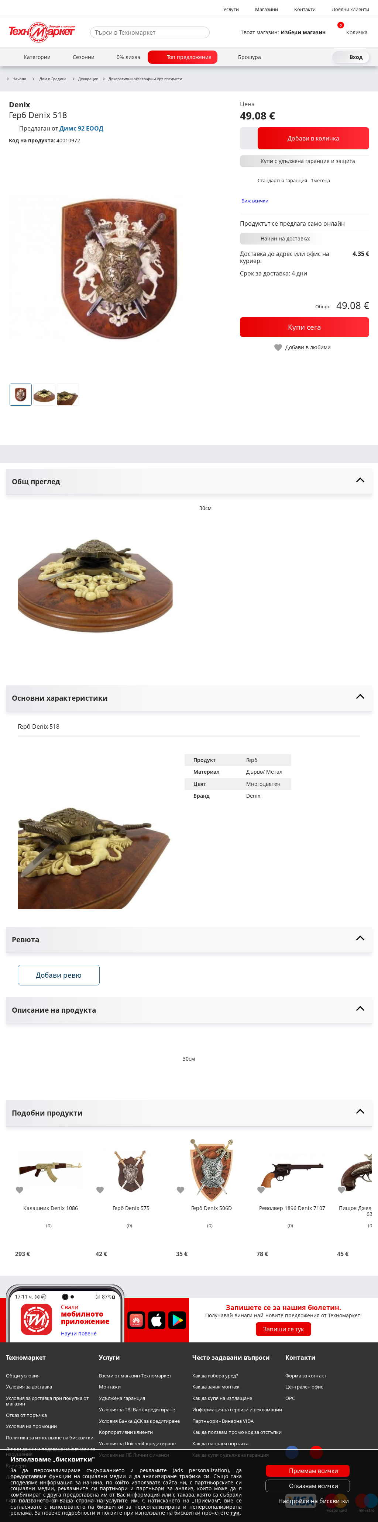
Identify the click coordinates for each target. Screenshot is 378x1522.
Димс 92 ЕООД (81, 128)
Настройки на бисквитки (313, 1501)
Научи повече (79, 1334)
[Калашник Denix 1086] (50, 1168)
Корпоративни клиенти (126, 1432)
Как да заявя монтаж (216, 1387)
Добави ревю (59, 975)
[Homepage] (42, 32)
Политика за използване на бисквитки (49, 1437)
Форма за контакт (305, 1375)
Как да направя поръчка (220, 1443)
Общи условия (22, 1375)
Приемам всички (313, 1471)
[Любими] (325, 57)
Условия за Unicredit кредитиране (137, 1443)
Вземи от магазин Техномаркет (135, 1375)
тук (235, 1512)
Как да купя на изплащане (222, 1398)
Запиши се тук (283, 1329)
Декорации (88, 79)
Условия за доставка (29, 1387)
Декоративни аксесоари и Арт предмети (145, 79)
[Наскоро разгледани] (298, 57)
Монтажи (110, 1387)
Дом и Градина (52, 78)
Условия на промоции (31, 1426)
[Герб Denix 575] (131, 1168)
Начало (19, 79)
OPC (290, 1398)
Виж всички (254, 200)
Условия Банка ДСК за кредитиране (139, 1421)
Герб (251, 759)
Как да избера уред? (215, 1375)
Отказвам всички (313, 1486)
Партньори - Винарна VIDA (223, 1421)
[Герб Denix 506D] (211, 1168)
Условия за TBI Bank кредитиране (137, 1409)
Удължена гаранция (122, 1398)
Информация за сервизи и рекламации (237, 1409)
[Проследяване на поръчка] (311, 57)
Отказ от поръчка (26, 1415)
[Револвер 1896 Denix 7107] (292, 1168)
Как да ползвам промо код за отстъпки (237, 1432)
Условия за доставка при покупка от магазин (47, 1401)
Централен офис (304, 1387)
